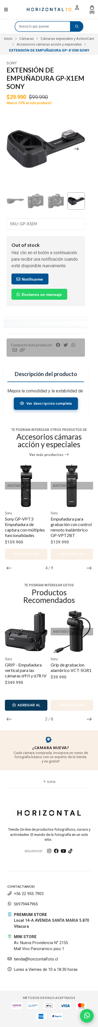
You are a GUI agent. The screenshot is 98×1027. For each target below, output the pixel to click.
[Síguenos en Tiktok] (71, 851)
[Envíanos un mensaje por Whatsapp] (87, 1016)
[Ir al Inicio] (49, 9)
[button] (22, 350)
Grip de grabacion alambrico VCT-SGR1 (25, 667)
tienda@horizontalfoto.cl (36, 959)
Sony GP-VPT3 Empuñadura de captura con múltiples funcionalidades (25, 527)
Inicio (8, 38)
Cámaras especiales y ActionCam (67, 38)
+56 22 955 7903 (29, 893)
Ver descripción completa (49, 403)
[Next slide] (76, 149)
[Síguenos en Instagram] (49, 851)
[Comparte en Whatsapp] (73, 345)
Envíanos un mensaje (41, 294)
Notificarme (32, 279)
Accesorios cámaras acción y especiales (49, 44)
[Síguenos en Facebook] (56, 851)
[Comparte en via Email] (14, 350)
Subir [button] (51, 781)
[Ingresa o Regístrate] (77, 7)
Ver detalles (26, 554)
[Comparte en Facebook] (58, 345)
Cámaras (26, 38)
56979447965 (26, 904)
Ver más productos (46, 455)
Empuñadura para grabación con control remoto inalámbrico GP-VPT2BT (71, 527)
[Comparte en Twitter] (65, 345)
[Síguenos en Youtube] (63, 851)
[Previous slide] (15, 149)
